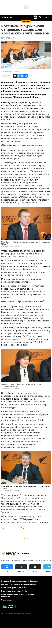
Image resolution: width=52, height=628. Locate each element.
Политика (40, 560)
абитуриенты (24, 528)
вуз (33, 528)
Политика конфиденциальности (13, 588)
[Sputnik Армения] (7, 18)
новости (5, 560)
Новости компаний (28, 584)
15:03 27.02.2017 (7, 38)
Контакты (34, 581)
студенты (14, 528)
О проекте (5, 581)
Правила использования (19, 581)
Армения (5, 528)
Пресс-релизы (14, 584)
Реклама (4, 584)
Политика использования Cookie (14, 591)
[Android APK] (8, 607)
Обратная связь (7, 600)
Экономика (27, 560)
